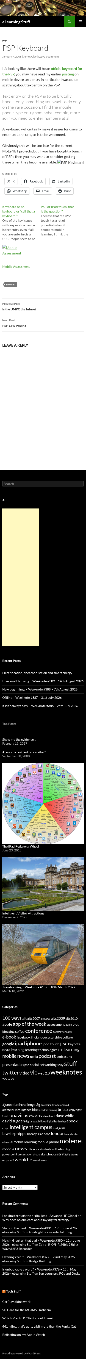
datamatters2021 (62, 1031)
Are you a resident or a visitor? (24, 752)
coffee (20, 1031)
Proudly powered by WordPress (21, 1353)
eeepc (5, 1128)
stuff (70, 1063)
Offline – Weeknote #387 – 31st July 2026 (32, 697)
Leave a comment (48, 56)
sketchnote (48, 1154)
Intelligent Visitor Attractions (23, 913)
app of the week (29, 1024)
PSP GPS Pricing (14, 323)
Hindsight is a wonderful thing (50, 1232)
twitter (10, 1072)
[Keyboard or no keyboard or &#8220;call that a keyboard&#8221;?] (21, 222)
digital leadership (56, 1121)
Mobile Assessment (16, 266)
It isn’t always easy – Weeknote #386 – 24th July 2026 (40, 706)
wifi (12, 1160)
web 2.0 (44, 1073)
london (58, 1133)
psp (4, 40)
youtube (8, 1078)
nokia (34, 1056)
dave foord (49, 1116)
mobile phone (48, 1142)
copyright (75, 1110)
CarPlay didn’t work (16, 1302)
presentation (13, 1064)
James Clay (29, 56)
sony (60, 1065)
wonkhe (23, 1159)
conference (38, 1030)
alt (24, 1018)
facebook (24, 1037)
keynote (74, 1044)
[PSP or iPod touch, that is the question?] (60, 220)
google (8, 1043)
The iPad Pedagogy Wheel (20, 846)
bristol (63, 1109)
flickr (35, 1037)
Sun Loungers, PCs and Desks (59, 1273)
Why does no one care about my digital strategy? (36, 1220)
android (64, 1104)
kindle (6, 1050)
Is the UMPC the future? (19, 306)
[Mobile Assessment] (19, 254)
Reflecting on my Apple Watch (23, 1335)
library (32, 1134)
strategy (63, 1154)
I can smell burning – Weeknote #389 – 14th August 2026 (42, 681)
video (24, 1072)
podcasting (64, 1056)
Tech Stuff (13, 1291)
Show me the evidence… (19, 739)
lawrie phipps (14, 1133)
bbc (35, 1110)
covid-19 (35, 1116)
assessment (56, 1024)
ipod (55, 1128)
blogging (8, 1031)
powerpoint (9, 1154)
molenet (10, 284)
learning (18, 1049)
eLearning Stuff (16, 21)
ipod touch (50, 1044)
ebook (72, 1121)
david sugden (13, 1121)
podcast (47, 1056)
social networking (43, 1065)
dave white (65, 1115)
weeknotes (66, 1072)
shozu (36, 1154)
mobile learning (25, 1142)
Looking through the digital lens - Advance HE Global (39, 1216)
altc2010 (72, 1018)
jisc (63, 1043)
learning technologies (41, 1050)
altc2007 (33, 1018)
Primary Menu (80, 21)
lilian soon (43, 1134)
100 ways (12, 1018)
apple (7, 1024)
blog (75, 1024)
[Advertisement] (20, 577)
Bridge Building (40, 1261)
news (23, 1055)
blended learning (48, 1109)
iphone (34, 1043)
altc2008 (45, 1018)
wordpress (40, 1160)
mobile (9, 1056)
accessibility (48, 1104)
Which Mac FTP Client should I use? (27, 1318)
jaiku (61, 1128)
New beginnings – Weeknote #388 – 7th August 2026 (40, 689)
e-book (9, 1036)
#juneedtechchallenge (19, 1105)
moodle (8, 1149)
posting (68, 74)
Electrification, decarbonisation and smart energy (37, 673)
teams (74, 1154)
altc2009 (58, 1018)
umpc (5, 1160)
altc (57, 1105)
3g (38, 1104)
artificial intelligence (16, 1110)
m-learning (69, 1049)
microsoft (7, 1142)
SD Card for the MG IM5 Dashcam (26, 1310)
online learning (61, 1149)
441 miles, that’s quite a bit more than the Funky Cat (39, 1326)
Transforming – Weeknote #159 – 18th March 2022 (38, 987)
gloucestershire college (56, 1037)
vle (33, 1072)
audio (69, 1024)
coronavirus (15, 1115)
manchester (71, 1133)
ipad (20, 1043)
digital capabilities (35, 1121)
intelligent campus (31, 1127)
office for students (39, 1149)
